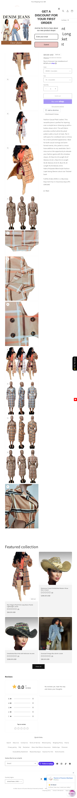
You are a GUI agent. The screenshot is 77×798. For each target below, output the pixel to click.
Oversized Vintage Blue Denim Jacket (52, 653)
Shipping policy (46, 790)
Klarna (67, 743)
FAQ (20, 747)
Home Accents (59, 752)
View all (38, 666)
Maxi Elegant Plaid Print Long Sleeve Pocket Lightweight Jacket (20, 605)
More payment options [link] (58, 106)
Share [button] (47, 191)
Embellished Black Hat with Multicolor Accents (20, 653)
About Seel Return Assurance (41, 747)
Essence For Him (48, 752)
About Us (16, 743)
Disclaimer (26, 747)
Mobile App (56, 747)
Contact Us (24, 743)
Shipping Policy (58, 743)
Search (9, 743)
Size (45, 76)
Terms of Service (35, 743)
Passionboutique (35, 752)
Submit (46, 44)
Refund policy (46, 743)
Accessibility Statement (20, 752)
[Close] (59, 8)
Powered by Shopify (38, 788)
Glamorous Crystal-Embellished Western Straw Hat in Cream (54, 589)
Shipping (46, 57)
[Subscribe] (35, 763)
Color (45, 67)
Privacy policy (12, 747)
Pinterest (65, 747)
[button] (63, 11)
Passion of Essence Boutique (25, 788)
